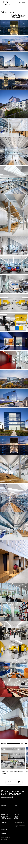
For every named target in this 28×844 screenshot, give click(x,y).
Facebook (16, 817)
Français (3, 833)
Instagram (16, 818)
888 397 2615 (4, 824)
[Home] (6, 2)
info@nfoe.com (4, 829)
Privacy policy (4, 839)
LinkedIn (16, 816)
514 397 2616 (4, 826)
